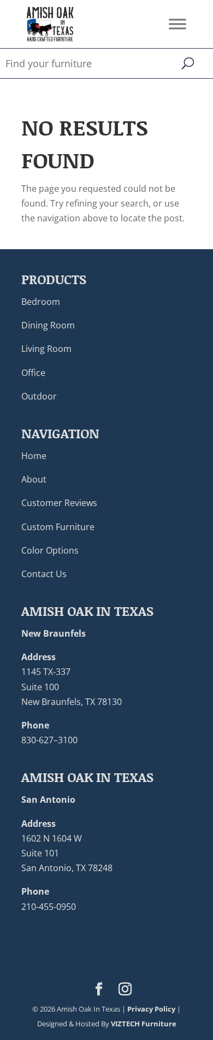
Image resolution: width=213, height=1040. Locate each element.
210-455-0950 (48, 907)
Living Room (46, 349)
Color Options (50, 550)
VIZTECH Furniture (143, 1024)
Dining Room (48, 325)
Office (33, 373)
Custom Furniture (57, 527)
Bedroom (40, 302)
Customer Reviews (59, 503)
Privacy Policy (151, 1009)
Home (33, 456)
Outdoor (39, 396)
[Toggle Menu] (177, 24)
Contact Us (44, 574)
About (33, 479)
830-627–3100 (49, 740)
